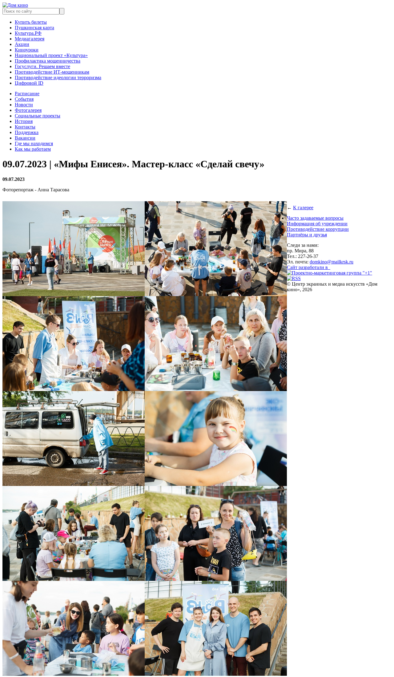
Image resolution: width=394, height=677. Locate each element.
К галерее (303, 207)
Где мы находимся (34, 143)
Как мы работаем (33, 149)
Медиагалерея (29, 38)
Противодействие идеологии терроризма (58, 77)
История (24, 121)
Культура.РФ (28, 33)
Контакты (25, 126)
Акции (22, 44)
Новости (24, 104)
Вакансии (25, 138)
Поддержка (26, 132)
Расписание (27, 93)
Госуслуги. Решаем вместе (42, 66)
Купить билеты (31, 22)
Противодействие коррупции (318, 229)
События (24, 99)
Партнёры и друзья (307, 234)
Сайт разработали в (308, 267)
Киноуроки (26, 49)
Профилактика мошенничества (47, 60)
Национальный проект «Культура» (51, 55)
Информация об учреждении (317, 223)
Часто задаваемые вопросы (315, 218)
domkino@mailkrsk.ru (331, 261)
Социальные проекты (37, 115)
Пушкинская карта (34, 27)
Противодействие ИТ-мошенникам (52, 72)
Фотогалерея (28, 110)
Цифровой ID (29, 83)
